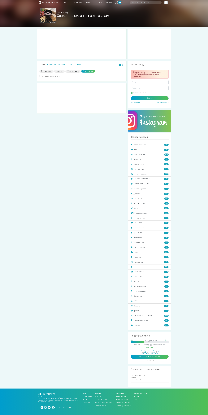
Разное (150, 281)
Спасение (150, 306)
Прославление (150, 272)
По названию (46, 71)
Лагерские (150, 237)
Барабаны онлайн (122, 399)
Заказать (108, 2)
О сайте (98, 396)
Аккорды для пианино (123, 402)
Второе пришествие (150, 183)
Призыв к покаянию (150, 267)
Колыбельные (150, 228)
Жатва (150, 208)
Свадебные (150, 296)
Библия (150, 149)
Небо (150, 252)
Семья (150, 301)
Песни (66, 2)
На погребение (150, 247)
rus (64, 407)
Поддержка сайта (101, 399)
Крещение (150, 232)
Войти (149, 98)
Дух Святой (150, 198)
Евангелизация (150, 203)
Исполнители (77, 2)
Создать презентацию (123, 406)
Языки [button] (88, 2)
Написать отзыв (100, 406)
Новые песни (87, 396)
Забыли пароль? (162, 103)
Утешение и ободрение (150, 315)
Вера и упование (150, 174)
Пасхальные (150, 262)
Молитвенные (150, 242)
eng (69, 407)
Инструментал (150, 218)
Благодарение (150, 154)
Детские (150, 193)
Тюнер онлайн (121, 396)
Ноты (85, 399)
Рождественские (150, 286)
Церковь (150, 325)
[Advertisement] (81, 44)
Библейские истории (150, 145)
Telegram (137, 399)
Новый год (150, 257)
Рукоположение (150, 291)
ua (60, 407)
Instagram (137, 396)
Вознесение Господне (150, 179)
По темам (86, 402)
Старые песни (73, 71)
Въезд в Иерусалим (150, 189)
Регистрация (136, 103)
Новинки (59, 71)
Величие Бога (150, 169)
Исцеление (150, 223)
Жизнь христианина (150, 213)
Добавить (98, 2)
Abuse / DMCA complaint (103, 402)
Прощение (150, 276)
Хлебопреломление (150, 320)
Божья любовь (150, 164)
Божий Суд (150, 159)
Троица (150, 311)
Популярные (88, 71)
